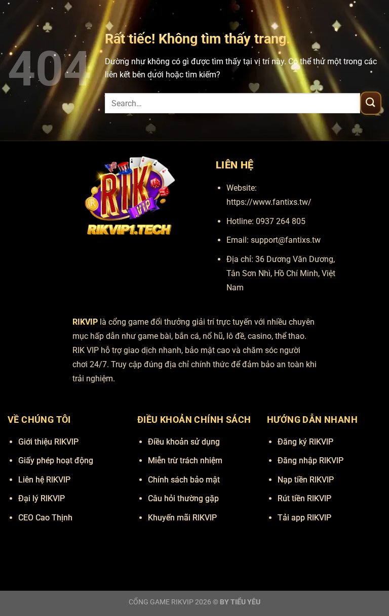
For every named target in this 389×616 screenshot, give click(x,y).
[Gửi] (370, 103)
